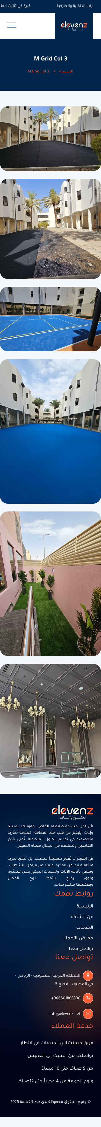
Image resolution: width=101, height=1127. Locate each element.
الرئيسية (66, 72)
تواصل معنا (81, 949)
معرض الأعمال (77, 938)
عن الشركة (82, 917)
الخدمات (84, 928)
